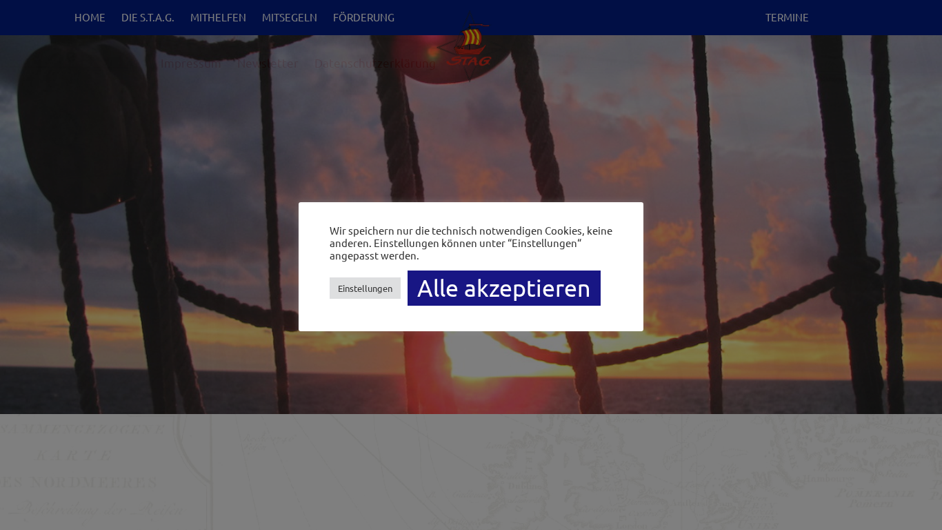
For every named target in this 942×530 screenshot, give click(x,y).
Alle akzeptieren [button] (504, 288)
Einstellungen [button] (365, 288)
